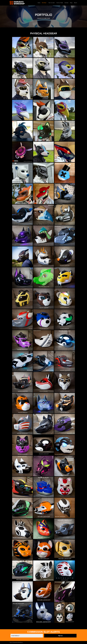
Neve (11, 642)
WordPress (20, 642)
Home (39, 2)
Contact (66, 2)
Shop (71, 2)
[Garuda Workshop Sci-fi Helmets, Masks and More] (17, 2)
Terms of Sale (59, 2)
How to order (51, 2)
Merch (75, 2)
